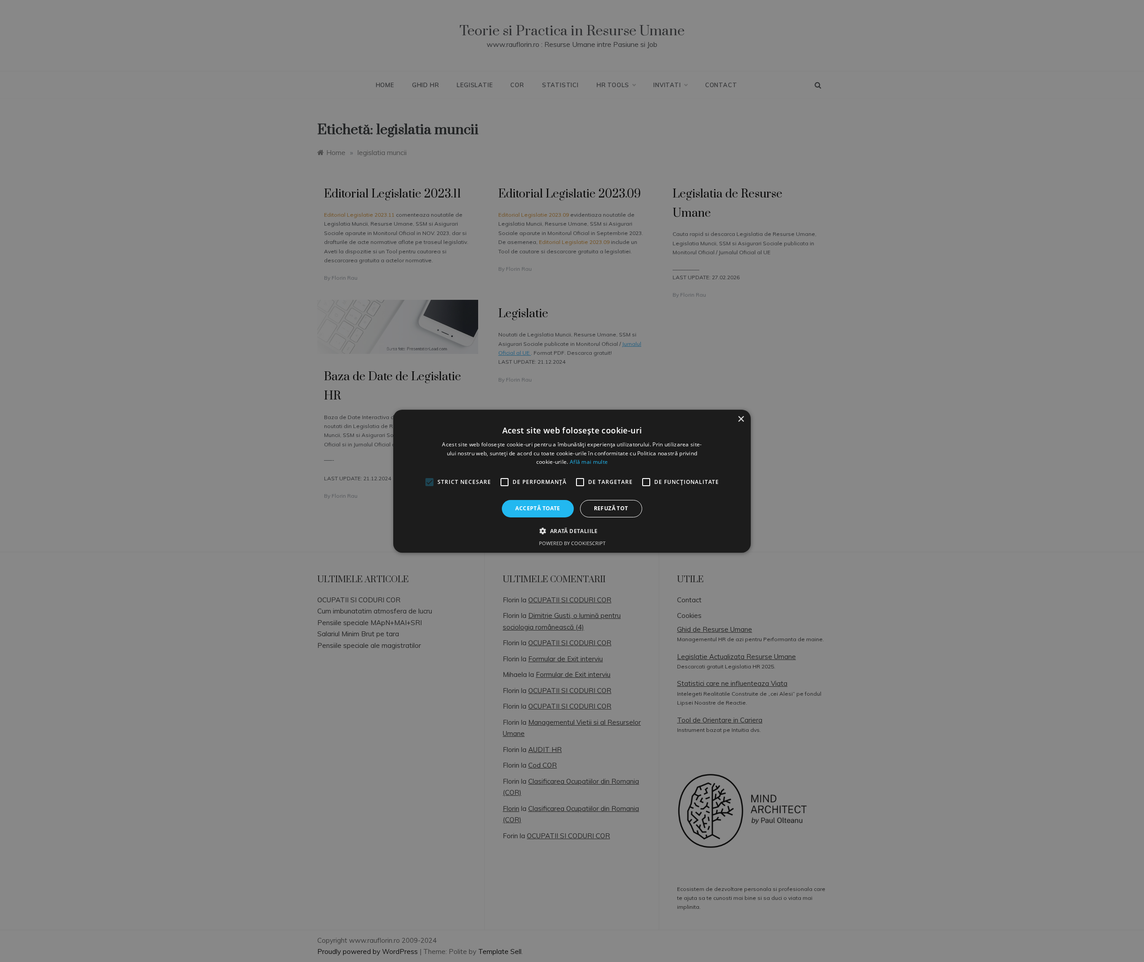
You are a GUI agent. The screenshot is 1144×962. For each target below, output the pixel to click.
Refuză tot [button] (611, 508)
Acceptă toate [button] (537, 508)
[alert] (572, 481)
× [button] (740, 419)
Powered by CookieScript (572, 543)
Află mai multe (589, 462)
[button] (571, 530)
